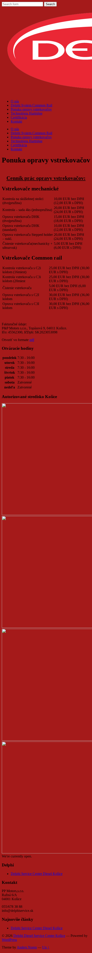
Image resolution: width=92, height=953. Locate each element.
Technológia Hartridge (26, 113)
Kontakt (16, 121)
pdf (31, 340)
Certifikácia (19, 117)
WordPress (9, 940)
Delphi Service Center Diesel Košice (37, 874)
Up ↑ (45, 947)
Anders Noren (27, 947)
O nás (15, 101)
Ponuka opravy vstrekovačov (31, 109)
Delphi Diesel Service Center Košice (39, 936)
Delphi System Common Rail (31, 105)
